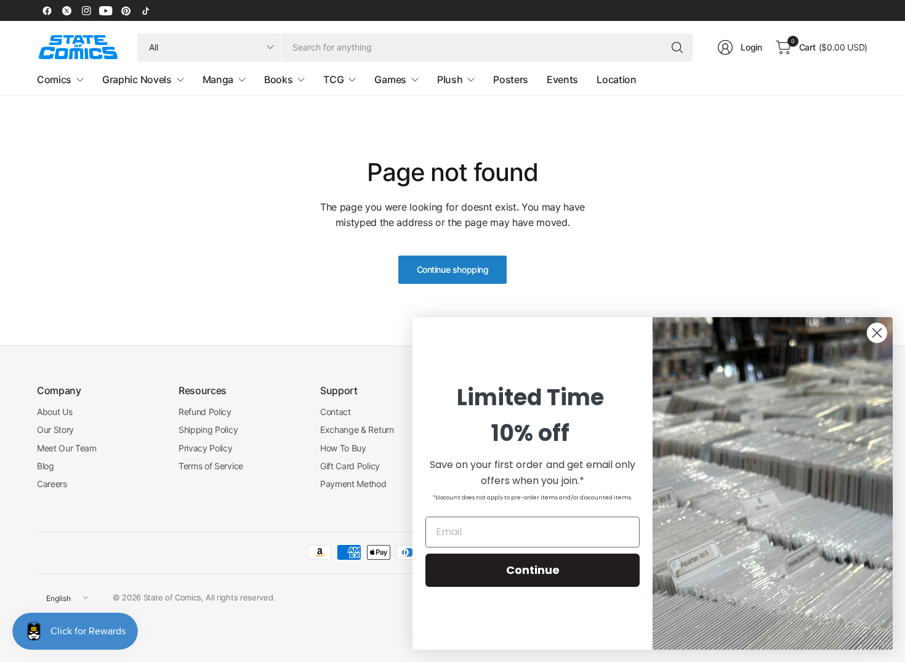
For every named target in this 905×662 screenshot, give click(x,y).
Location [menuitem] (616, 79)
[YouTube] (106, 10)
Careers (52, 483)
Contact (335, 411)
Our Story (55, 429)
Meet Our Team (67, 448)
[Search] (677, 47)
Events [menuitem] (562, 79)
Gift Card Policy (350, 466)
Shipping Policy (208, 429)
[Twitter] (66, 10)
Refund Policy (205, 411)
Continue (533, 570)
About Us (54, 411)
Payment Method (353, 483)
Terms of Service (211, 466)
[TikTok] (145, 10)
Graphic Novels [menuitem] (137, 79)
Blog (45, 466)
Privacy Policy (206, 448)
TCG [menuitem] (333, 79)
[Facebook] (47, 10)
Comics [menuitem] (54, 79)
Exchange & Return (357, 429)
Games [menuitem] (390, 79)
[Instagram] (86, 10)
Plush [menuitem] (449, 79)
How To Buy (343, 448)
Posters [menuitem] (510, 79)
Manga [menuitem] (218, 79)
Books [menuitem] (278, 79)
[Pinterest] (125, 10)
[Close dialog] (877, 333)
